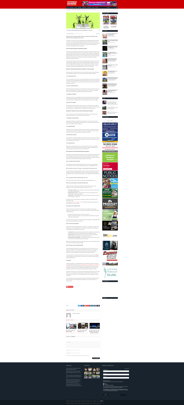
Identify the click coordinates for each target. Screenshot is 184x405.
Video (104, 98)
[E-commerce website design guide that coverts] (83, 326)
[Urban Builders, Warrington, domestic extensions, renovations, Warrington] (110, 265)
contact (96, 7)
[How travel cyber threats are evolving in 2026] (71, 326)
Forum (93, 7)
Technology (78, 9)
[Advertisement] (83, 295)
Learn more (105, 390)
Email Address (105, 369)
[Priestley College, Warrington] (110, 209)
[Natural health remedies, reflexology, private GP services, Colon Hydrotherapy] (110, 278)
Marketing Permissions (106, 380)
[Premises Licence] (110, 177)
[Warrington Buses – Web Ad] (110, 187)
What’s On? (72, 7)
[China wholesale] (110, 240)
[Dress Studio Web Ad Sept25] (110, 152)
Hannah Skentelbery (70, 33)
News (68, 7)
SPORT (76, 7)
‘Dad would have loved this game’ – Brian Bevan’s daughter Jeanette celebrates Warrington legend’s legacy (112, 103)
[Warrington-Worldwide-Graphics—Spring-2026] (110, 220)
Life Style (75, 9)
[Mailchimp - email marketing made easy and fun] (123, 395)
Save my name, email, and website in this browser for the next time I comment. (78, 355)
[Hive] (110, 230)
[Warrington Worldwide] (72, 3)
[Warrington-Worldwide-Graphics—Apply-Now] (99, 5)
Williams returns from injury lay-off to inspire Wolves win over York (112, 113)
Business (79, 7)
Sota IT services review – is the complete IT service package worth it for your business (94, 331)
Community (84, 7)
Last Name (104, 376)
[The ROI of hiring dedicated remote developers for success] (83, 21)
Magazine (89, 7)
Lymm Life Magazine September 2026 (113, 26)
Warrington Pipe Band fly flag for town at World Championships (112, 108)
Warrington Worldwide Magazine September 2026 (106, 27)
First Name (105, 373)
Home (73, 9)
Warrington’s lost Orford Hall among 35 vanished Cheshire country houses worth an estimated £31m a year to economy (73, 381)
